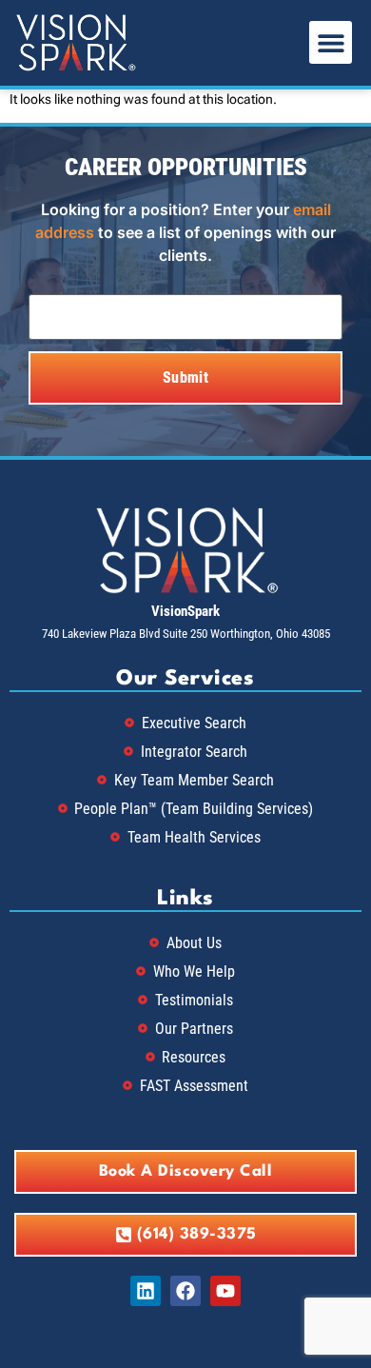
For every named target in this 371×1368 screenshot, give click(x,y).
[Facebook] (185, 1291)
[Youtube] (225, 1291)
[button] (330, 42)
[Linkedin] (145, 1291)
